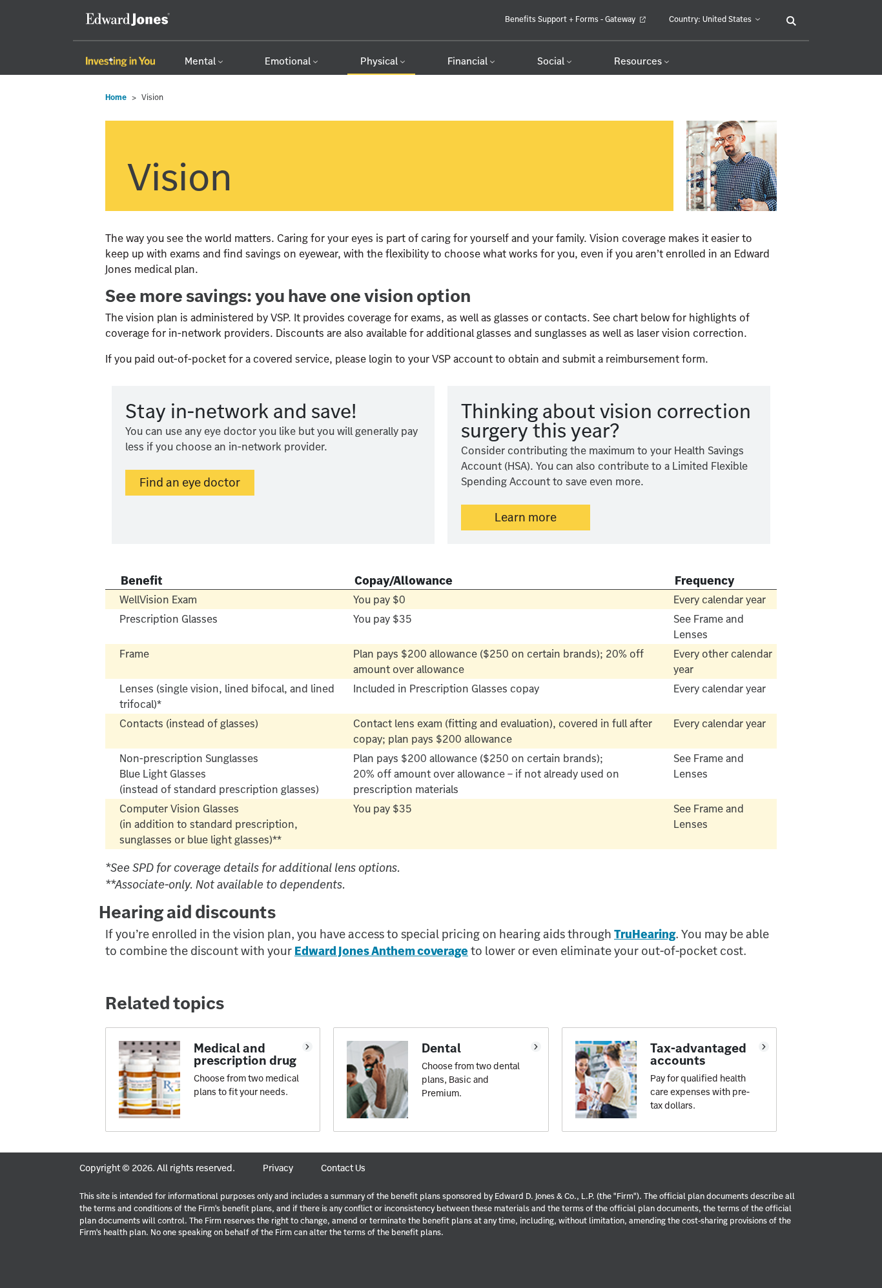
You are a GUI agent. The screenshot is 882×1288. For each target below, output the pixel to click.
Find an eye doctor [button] (196, 482)
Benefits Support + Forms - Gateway (571, 19)
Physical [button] (380, 61)
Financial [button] (468, 61)
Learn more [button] (526, 517)
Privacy (278, 1168)
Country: (710, 19)
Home (116, 97)
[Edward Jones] (121, 19)
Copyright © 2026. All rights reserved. (157, 1168)
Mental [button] (201, 61)
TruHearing (644, 934)
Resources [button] (639, 61)
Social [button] (551, 61)
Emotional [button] (289, 61)
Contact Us (343, 1168)
